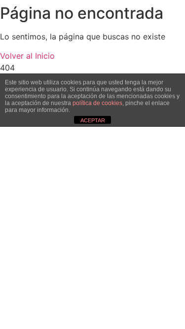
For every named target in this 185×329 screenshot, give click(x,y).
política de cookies (97, 103)
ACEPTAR (92, 120)
